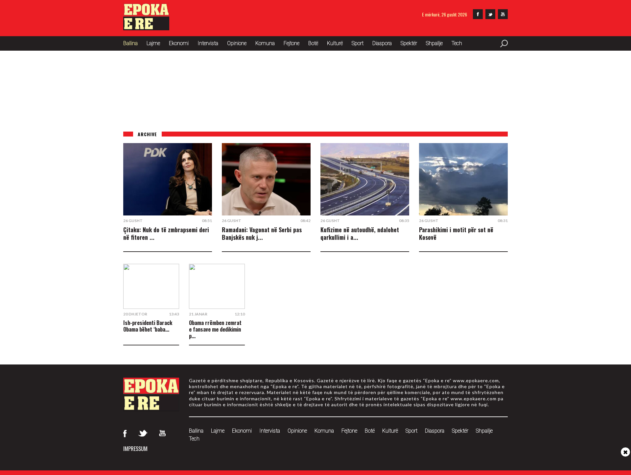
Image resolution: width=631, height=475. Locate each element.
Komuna (265, 43)
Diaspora (382, 43)
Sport (357, 43)
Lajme (153, 43)
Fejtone (291, 43)
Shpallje (434, 43)
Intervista (208, 43)
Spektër (409, 43)
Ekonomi (179, 43)
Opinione (236, 43)
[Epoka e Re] (146, 28)
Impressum (135, 449)
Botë (313, 43)
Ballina (130, 43)
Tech (457, 43)
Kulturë (335, 43)
